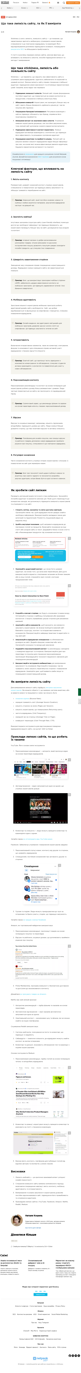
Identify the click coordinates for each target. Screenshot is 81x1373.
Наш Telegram (43, 1322)
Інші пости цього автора (33, 1228)
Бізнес (23, 8)
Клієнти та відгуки (21, 1306)
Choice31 (26, 1331)
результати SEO (17, 49)
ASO (35, 1314)
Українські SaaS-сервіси (48, 1331)
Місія (15, 1347)
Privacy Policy (60, 1306)
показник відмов (22, 699)
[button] (58, 2)
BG (36, 1291)
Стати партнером (36, 1306)
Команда (22, 1347)
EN (74, 17)
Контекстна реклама (24, 1314)
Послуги (16, 2)
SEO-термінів (43, 157)
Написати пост (40, 1294)
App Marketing (67, 8)
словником (29, 154)
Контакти (43, 1347)
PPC (50, 8)
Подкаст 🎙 (34, 2)
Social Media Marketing (59, 1314)
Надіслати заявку (73, 2)
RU (78, 17)
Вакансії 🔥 (46, 2)
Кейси (25, 2)
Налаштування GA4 (26, 1339)
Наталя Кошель (33, 1216)
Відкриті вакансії (32, 1347)
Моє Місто (34, 1331)
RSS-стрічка (61, 1347)
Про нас (34, 1322)
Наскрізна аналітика (53, 1339)
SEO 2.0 (14, 1241)
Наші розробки (48, 1306)
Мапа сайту (52, 1347)
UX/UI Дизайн (40, 1339)
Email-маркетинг (44, 1314)
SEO (37, 8)
